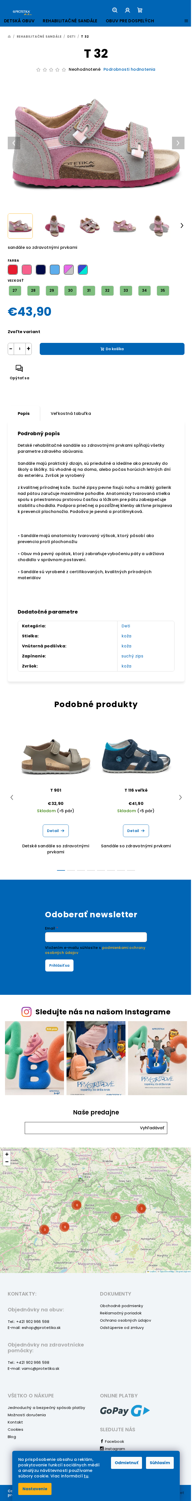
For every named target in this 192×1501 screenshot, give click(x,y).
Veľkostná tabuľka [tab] (71, 413)
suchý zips (133, 656)
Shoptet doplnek (183, 1271)
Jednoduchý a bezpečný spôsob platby (46, 1407)
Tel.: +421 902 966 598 (29, 1321)
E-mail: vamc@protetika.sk (34, 1368)
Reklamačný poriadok (121, 1313)
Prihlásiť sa (59, 965)
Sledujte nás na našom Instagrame (103, 1012)
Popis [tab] (24, 413)
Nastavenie (34, 1489)
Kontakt (15, 1422)
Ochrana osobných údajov (125, 1320)
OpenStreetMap (167, 1271)
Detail (53, 830)
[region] (96, 1210)
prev (12, 797)
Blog (12, 1436)
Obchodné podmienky (121, 1305)
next (180, 797)
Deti (126, 626)
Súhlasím (160, 1463)
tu (86, 1476)
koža (127, 636)
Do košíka (115, 348)
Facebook (114, 1441)
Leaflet (152, 1271)
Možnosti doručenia (27, 1414)
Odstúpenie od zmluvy (122, 1327)
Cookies (16, 1429)
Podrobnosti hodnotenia (130, 69)
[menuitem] (19, 21)
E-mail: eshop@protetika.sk (34, 1327)
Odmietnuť (126, 1463)
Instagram (114, 1448)
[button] (152, 1128)
